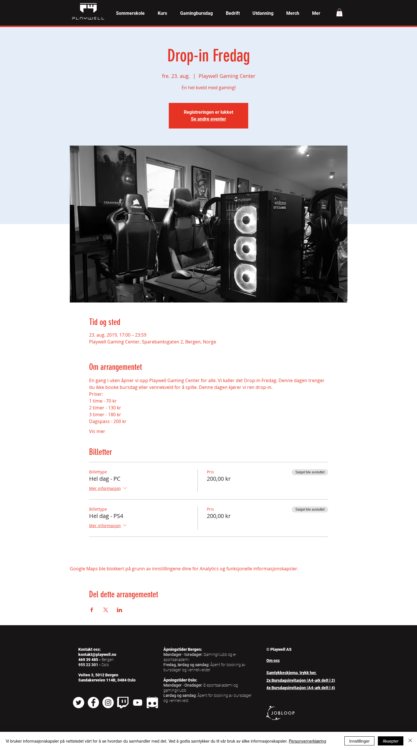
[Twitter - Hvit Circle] (78, 702)
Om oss (273, 660)
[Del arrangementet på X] (105, 610)
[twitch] (123, 702)
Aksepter (391, 741)
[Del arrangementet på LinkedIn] (119, 610)
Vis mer (97, 431)
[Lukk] (410, 740)
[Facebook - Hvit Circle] (93, 702)
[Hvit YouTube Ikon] (137, 702)
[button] (162, 13)
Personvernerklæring (307, 741)
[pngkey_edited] (152, 702)
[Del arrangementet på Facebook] (91, 610)
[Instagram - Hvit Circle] (108, 702)
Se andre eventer (208, 119)
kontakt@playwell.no (97, 654)
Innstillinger (359, 741)
